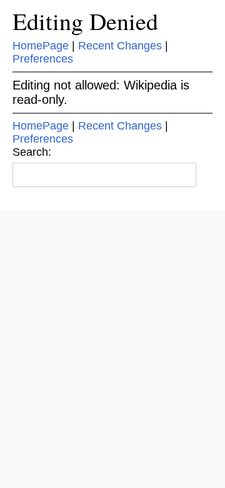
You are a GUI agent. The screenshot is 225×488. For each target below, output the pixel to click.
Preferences (42, 59)
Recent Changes (120, 45)
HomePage (40, 45)
